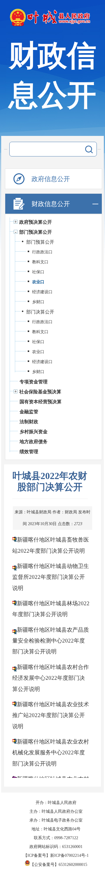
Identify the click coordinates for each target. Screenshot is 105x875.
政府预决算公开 (35, 222)
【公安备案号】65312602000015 (58, 864)
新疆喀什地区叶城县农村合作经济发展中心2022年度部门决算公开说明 (50, 678)
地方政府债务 (34, 441)
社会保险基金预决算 (40, 391)
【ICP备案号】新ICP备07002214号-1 (56, 855)
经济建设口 (42, 292)
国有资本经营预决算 (41, 401)
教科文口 (40, 262)
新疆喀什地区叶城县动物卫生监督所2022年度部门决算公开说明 (50, 577)
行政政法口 (42, 252)
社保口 (38, 272)
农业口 (38, 282)
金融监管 (29, 411)
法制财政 (29, 421)
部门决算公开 (40, 311)
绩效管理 (29, 451)
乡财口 (38, 302)
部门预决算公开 (35, 232)
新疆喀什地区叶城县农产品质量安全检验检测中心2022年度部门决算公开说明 (50, 641)
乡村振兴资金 (34, 431)
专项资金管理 (34, 381)
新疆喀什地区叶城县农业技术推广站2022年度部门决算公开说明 (50, 715)
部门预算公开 (40, 242)
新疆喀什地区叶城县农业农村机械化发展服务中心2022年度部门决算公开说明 (50, 753)
